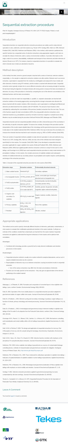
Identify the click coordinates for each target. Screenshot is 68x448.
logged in (12, 396)
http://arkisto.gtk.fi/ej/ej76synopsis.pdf (32, 350)
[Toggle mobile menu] (64, 3)
